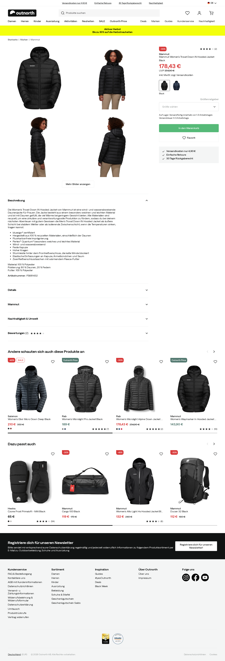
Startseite (12, 39)
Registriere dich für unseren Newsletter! (196, 546)
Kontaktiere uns (16, 578)
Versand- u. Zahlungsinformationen (21, 592)
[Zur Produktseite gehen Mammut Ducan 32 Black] (193, 481)
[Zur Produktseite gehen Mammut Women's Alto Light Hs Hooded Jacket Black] (139, 481)
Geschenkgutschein (62, 598)
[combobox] (109, 13)
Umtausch (14, 608)
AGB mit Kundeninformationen (25, 582)
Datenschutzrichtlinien (20, 586)
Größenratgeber (209, 99)
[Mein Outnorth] (199, 13)
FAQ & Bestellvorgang (20, 573)
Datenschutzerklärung (20, 604)
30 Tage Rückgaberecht (130, 3)
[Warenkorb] (211, 13)
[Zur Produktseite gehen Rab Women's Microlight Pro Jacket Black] (85, 389)
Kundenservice (185, 21)
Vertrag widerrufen (18, 617)
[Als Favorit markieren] (52, 361)
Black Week (101, 586)
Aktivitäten (70, 21)
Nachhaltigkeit (156, 3)
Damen (12, 21)
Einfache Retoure (102, 3)
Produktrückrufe (17, 612)
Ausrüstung (52, 21)
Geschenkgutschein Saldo (66, 602)
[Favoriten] (187, 13)
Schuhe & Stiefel (60, 594)
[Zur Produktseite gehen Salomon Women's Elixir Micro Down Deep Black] (31, 389)
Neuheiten (88, 21)
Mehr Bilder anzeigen (78, 184)
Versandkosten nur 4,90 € (74, 3)
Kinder (37, 21)
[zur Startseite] (22, 13)
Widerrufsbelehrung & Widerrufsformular (20, 599)
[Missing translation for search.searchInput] (61, 13)
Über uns (144, 573)
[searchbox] (112, 13)
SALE (102, 21)
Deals (143, 21)
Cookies (213, 654)
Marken (155, 21)
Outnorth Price (118, 21)
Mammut (35, 39)
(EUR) (17, 654)
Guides (168, 21)
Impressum (145, 578)
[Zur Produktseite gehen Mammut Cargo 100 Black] (85, 481)
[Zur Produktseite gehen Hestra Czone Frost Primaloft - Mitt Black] (31, 481)
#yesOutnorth (103, 578)
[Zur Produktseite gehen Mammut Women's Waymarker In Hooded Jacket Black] (193, 389)
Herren (25, 21)
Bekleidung (57, 590)
